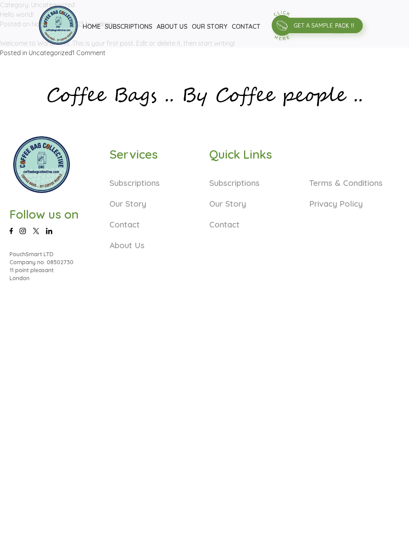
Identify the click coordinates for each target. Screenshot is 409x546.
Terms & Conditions (346, 183)
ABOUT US (172, 26)
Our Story (127, 204)
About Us (127, 245)
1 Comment (88, 53)
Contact (124, 224)
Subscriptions (134, 183)
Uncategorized (50, 53)
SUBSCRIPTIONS (128, 26)
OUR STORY (209, 26)
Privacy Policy (336, 204)
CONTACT (246, 26)
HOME (92, 26)
